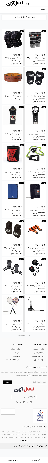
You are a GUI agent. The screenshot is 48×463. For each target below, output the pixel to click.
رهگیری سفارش (15, 349)
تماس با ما (16, 356)
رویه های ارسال (39, 353)
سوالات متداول (39, 360)
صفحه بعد (22, 335)
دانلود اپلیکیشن (29, 397)
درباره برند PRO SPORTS (26, 17)
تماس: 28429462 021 (13, 360)
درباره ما (17, 353)
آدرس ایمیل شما (39, 382)
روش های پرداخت (38, 356)
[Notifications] (27, 3)
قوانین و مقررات (38, 349)
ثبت (7, 382)
